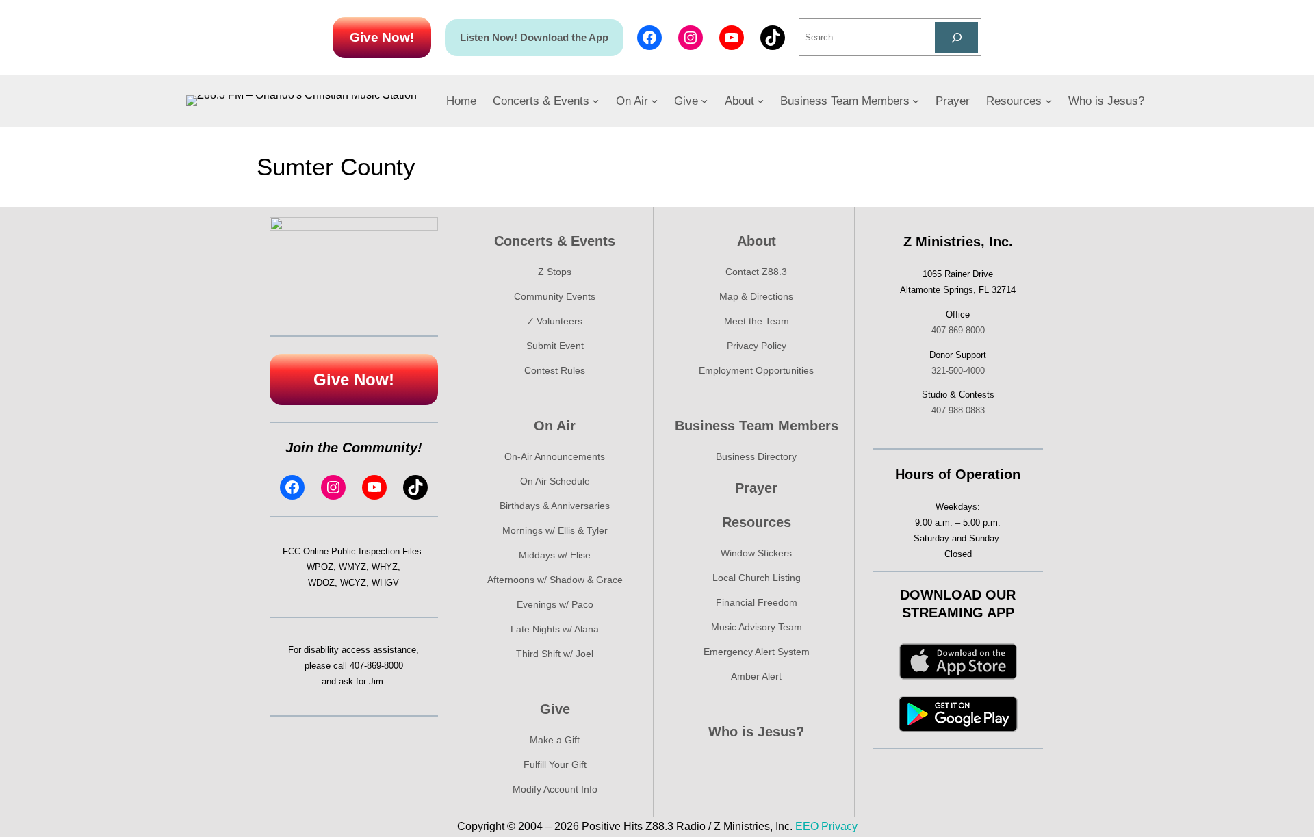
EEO (807, 826)
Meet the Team (756, 321)
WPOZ (320, 567)
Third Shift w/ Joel (554, 653)
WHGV (385, 583)
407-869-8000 (376, 665)
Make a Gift (555, 739)
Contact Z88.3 (756, 271)
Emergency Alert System (757, 651)
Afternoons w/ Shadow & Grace (555, 579)
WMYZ (352, 567)
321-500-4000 (958, 370)
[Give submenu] (704, 100)
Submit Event (555, 345)
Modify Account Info (555, 789)
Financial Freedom (756, 602)
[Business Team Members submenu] (915, 100)
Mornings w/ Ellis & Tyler (555, 530)
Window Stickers (756, 553)
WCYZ (353, 583)
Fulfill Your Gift (555, 764)
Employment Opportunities (756, 370)
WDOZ (321, 583)
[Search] (956, 37)
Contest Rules (554, 370)
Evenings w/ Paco (555, 604)
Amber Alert (756, 676)
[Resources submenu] (1048, 100)
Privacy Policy (756, 345)
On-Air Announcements (554, 456)
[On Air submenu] (654, 100)
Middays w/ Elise (555, 555)
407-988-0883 (958, 410)
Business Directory (756, 456)
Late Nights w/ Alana (555, 628)
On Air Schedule (555, 481)
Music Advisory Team (756, 626)
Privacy (839, 826)
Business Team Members (756, 425)
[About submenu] (760, 100)
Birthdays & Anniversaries (555, 505)
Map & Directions (756, 296)
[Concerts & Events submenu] (595, 100)
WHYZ (385, 567)
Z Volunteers (555, 321)
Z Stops (554, 271)
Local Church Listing (756, 577)
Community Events (554, 296)
